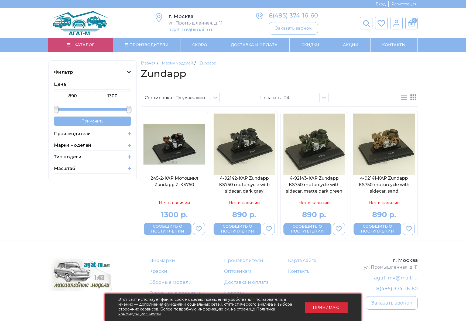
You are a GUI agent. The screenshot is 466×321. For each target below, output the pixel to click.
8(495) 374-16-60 (293, 15)
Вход (381, 4)
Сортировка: (159, 97)
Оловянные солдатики (177, 293)
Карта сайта (302, 260)
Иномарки (162, 260)
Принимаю (326, 307)
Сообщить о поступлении (167, 229)
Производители (243, 260)
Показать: (271, 97)
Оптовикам (237, 271)
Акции (350, 44)
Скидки (310, 44)
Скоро (199, 44)
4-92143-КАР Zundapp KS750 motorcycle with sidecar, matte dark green (314, 185)
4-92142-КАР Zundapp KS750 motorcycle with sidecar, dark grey (244, 185)
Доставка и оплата (246, 282)
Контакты (394, 44)
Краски (158, 271)
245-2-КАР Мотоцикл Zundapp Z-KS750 (174, 181)
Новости (234, 293)
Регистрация (403, 4)
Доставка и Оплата (254, 44)
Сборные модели (170, 282)
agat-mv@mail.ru (190, 30)
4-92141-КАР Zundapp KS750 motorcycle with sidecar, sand (384, 185)
